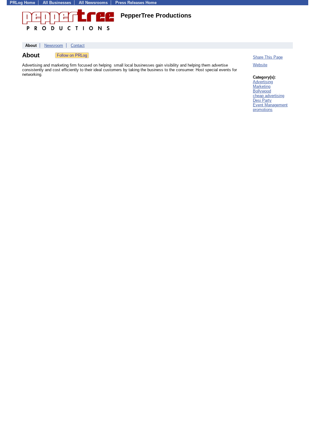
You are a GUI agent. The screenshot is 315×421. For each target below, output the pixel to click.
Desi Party (262, 100)
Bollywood (262, 91)
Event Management (270, 105)
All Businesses (57, 2)
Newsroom (53, 45)
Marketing (261, 86)
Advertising (263, 82)
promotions (263, 109)
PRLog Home (22, 2)
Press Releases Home (136, 2)
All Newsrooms (93, 2)
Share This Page (268, 57)
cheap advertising (268, 95)
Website (260, 65)
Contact (78, 45)
